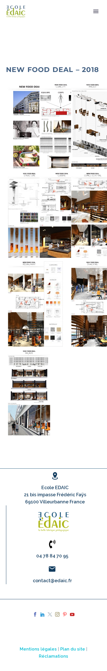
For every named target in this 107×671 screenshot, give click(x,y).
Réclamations (53, 656)
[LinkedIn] (42, 614)
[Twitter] (50, 614)
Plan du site (72, 649)
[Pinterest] (64, 614)
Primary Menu (96, 11)
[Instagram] (57, 614)
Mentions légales (38, 649)
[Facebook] (35, 614)
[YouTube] (72, 614)
